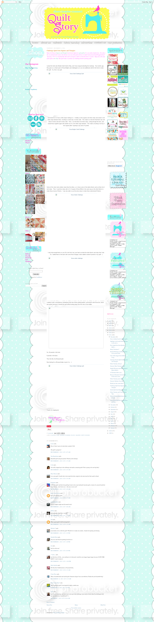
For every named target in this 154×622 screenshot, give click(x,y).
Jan (51, 546)
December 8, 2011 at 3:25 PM (60, 533)
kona (58, 435)
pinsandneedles (54, 502)
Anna (52, 591)
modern (62, 435)
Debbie (52, 510)
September (113, 409)
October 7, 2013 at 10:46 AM (60, 598)
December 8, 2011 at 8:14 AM (60, 524)
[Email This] (57, 433)
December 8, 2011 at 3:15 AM (60, 461)
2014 (110, 328)
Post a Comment (51, 602)
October (113, 407)
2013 (110, 330)
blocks (54, 435)
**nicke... (53, 554)
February (113, 425)
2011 (110, 335)
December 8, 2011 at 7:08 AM (60, 506)
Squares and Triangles (61, 53)
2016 (110, 323)
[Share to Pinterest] (64, 433)
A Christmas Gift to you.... (116, 372)
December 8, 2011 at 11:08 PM (61, 561)
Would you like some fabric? (117, 383)
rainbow (67, 435)
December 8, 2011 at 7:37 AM (60, 515)
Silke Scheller (54, 565)
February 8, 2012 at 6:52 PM (60, 587)
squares (78, 435)
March (112, 423)
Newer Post (49, 605)
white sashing (85, 435)
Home (76, 605)
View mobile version (76, 608)
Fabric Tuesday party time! (116, 379)
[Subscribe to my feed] (39, 126)
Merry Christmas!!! (114, 349)
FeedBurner (39, 277)
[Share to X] (60, 433)
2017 (110, 321)
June (112, 416)
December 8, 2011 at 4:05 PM (60, 550)
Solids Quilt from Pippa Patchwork (118, 390)
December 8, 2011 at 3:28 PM (60, 542)
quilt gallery (82, 53)
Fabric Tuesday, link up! (116, 364)
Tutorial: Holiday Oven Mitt (117, 381)
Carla (52, 465)
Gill (52, 519)
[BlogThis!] (59, 433)
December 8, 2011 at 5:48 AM (60, 489)
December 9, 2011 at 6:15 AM (60, 570)
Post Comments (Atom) (58, 612)
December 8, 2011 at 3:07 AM (60, 452)
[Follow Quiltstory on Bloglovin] (115, 167)
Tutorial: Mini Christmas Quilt (117, 366)
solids (73, 435)
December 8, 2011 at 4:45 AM (60, 470)
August (112, 412)
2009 (110, 433)
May (112, 418)
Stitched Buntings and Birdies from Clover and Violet (118, 352)
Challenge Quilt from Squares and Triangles (61, 50)
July (112, 414)
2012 (110, 332)
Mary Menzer (54, 474)
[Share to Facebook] (62, 433)
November (113, 405)
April (112, 421)
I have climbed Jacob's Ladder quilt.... (119, 339)
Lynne (52, 443)
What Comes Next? (55, 583)
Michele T (53, 528)
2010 (110, 431)
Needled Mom (54, 537)
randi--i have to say (55, 493)
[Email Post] (54, 433)
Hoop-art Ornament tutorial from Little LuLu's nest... (118, 375)
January (113, 428)
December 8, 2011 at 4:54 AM (60, 478)
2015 (110, 325)
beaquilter (53, 482)
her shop (56, 58)
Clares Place (54, 574)
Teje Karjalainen (55, 456)
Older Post (103, 605)
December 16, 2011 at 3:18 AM (61, 579)
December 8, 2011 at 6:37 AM (60, 498)
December (113, 337)
